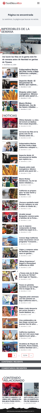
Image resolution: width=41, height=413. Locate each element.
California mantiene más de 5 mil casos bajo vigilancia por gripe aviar (29, 334)
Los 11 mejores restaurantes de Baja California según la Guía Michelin (29, 228)
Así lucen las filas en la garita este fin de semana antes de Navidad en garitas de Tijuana (20, 59)
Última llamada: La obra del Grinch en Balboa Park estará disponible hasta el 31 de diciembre (28, 122)
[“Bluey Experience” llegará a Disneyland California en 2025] (10, 264)
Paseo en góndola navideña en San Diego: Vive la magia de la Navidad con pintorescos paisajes (28, 287)
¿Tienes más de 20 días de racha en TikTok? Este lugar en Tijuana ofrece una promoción (28, 275)
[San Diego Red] (12, 3)
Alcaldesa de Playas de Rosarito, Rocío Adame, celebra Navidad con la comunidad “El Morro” (28, 346)
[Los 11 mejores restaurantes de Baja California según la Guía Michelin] (10, 229)
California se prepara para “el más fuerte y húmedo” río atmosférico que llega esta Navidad (28, 193)
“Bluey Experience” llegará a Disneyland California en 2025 (27, 263)
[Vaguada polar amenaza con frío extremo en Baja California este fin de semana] (10, 299)
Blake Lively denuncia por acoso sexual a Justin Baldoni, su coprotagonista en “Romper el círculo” (28, 310)
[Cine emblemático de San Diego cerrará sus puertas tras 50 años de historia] (10, 323)
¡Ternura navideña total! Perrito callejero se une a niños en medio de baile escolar (29, 204)
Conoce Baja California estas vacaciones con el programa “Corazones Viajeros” (29, 240)
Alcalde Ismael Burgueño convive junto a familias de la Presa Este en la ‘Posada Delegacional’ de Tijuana (29, 216)
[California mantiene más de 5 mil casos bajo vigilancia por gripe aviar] (10, 335)
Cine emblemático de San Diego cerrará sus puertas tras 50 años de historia (28, 322)
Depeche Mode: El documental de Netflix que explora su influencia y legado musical (27, 83)
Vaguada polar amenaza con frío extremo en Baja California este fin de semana (29, 299)
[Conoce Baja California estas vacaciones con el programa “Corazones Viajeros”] (10, 241)
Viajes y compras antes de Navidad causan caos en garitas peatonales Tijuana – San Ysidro (28, 251)
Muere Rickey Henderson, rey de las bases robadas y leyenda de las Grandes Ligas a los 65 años (28, 105)
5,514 (25, 355)
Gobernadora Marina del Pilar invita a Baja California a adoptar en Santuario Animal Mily (28, 71)
